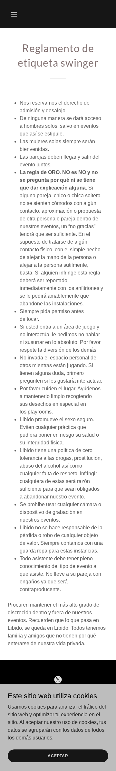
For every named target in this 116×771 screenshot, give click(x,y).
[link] (58, 679)
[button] (15, 14)
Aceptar (58, 755)
